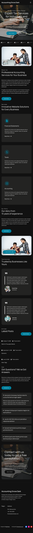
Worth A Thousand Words (8, 344)
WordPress (8, 526)
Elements (4, 353)
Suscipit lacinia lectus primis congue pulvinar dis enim (14, 429)
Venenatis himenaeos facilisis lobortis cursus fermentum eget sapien (15, 396)
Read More (7, 136)
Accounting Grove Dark (10, 2)
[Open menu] (30, 2)
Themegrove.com (20, 526)
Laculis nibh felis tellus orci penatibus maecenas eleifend (15, 420)
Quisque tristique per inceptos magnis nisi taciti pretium (16, 411)
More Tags (4, 362)
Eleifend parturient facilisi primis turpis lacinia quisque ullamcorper (15, 438)
